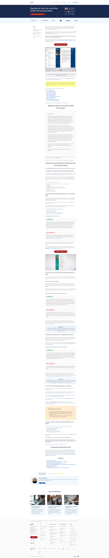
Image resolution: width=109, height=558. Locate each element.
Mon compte (75, 2)
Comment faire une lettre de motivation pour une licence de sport (37, 33)
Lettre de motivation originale (52, 536)
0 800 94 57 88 (32, 543)
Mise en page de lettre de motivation (53, 540)
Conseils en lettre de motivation (52, 543)
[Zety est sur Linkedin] (33, 540)
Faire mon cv (34, 537)
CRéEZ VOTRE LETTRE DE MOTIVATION (38, 14)
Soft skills (61, 537)
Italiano (68, 548)
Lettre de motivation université (51, 93)
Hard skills (61, 539)
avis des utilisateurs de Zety (69, 78)
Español (58, 548)
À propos (68, 2)
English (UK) (45, 548)
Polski (72, 548)
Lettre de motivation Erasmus (51, 95)
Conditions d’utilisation (73, 537)
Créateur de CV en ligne (43, 526)
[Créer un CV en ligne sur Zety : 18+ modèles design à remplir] (31, 2)
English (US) (49, 548)
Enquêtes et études (62, 541)
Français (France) (63, 549)
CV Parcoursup (71, 160)
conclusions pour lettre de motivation (58, 396)
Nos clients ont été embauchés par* (33, 20)
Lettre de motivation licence (51, 91)
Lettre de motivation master (51, 90)
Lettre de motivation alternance (51, 97)
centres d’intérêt (57, 376)
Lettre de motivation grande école (52, 94)
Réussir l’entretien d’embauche (62, 529)
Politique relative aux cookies (72, 542)
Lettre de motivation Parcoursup (51, 92)
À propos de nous (72, 526)
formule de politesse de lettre (67, 398)
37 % (51, 174)
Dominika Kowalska (71, 8)
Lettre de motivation (56, 2)
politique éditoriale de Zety (70, 450)
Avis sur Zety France (72, 530)
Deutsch (54, 548)
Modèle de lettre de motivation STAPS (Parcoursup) (37, 30)
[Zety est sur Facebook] (31, 540)
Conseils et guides (63, 2)
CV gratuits (41, 537)
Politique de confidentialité (73, 539)
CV (50, 2)
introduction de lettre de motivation (52, 209)
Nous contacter (72, 528)
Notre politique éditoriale (73, 535)
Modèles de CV (42, 528)
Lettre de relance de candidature (62, 532)
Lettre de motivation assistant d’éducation (53, 99)
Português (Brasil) (40, 552)
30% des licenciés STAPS (50, 380)
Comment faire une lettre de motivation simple (53, 533)
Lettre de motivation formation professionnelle (53, 96)
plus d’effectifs (53, 173)
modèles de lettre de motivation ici (61, 75)
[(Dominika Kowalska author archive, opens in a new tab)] (66, 10)
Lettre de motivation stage (50, 98)
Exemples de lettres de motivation (53, 530)
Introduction (34, 28)
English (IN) (40, 548)
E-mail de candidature (63, 526)
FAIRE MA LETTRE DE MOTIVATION (60, 44)
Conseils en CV (42, 539)
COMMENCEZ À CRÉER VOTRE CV (60, 251)
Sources (34, 37)
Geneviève (54, 79)
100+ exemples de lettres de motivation (54, 100)
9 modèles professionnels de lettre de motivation (65, 40)
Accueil (31, 5)
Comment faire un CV (43, 533)
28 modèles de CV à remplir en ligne (50, 248)
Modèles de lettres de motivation (53, 527)
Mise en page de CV (42, 535)
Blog (33, 5)
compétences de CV (72, 343)
